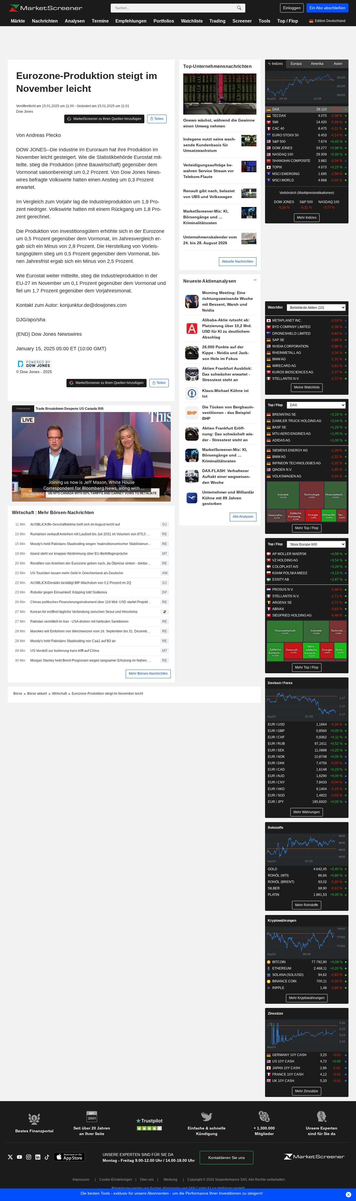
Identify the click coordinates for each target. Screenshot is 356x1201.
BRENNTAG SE (284, 414)
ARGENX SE (282, 603)
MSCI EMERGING (286, 174)
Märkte (18, 21)
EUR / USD (276, 724)
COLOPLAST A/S (285, 567)
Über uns (147, 1180)
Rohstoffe (275, 828)
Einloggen (292, 8)
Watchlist (275, 307)
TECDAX (279, 116)
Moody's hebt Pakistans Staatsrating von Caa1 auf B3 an (73, 641)
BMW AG (279, 359)
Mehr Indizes (307, 218)
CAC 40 (278, 128)
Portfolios (164, 21)
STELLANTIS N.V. (285, 379)
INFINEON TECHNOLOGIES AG (296, 463)
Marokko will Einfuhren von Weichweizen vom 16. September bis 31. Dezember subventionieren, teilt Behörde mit (91, 631)
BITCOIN (279, 962)
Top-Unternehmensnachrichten (217, 66)
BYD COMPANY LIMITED (291, 327)
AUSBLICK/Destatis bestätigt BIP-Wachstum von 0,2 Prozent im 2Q (80, 583)
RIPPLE (278, 988)
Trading (217, 21)
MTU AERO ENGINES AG (291, 434)
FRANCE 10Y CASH (287, 1074)
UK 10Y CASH (283, 1081)
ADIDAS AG (281, 440)
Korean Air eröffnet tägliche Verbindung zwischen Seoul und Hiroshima (83, 612)
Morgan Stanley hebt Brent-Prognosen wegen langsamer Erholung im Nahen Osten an (91, 660)
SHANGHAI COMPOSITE (291, 161)
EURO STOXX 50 (285, 135)
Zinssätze (275, 1013)
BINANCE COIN (284, 981)
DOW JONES (282, 148)
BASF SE (279, 427)
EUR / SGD (276, 795)
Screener (242, 21)
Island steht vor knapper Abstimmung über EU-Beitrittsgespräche (79, 554)
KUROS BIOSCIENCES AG (292, 372)
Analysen (75, 21)
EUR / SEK (276, 750)
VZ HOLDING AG (285, 560)
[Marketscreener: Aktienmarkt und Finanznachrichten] (45, 8)
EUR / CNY (276, 782)
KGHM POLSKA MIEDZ (289, 573)
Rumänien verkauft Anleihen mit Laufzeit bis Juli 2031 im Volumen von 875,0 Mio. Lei (91, 534)
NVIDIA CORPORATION (290, 346)
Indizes (277, 64)
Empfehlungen (131, 21)
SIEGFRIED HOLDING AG (292, 615)
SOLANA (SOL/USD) (287, 975)
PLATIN (273, 895)
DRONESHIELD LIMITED (291, 334)
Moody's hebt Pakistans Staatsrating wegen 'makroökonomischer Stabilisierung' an (91, 544)
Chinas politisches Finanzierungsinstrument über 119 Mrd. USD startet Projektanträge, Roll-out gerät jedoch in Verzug (91, 602)
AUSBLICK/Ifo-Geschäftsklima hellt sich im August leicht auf (75, 524)
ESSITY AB (280, 579)
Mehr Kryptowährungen (307, 998)
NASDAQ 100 (282, 154)
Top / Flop (287, 21)
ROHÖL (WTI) (278, 875)
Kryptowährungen (282, 921)
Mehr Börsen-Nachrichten (148, 673)
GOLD (272, 869)
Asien (338, 64)
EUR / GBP (276, 731)
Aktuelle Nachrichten (237, 261)
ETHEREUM (281, 968)
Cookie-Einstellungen (115, 1180)
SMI (275, 122)
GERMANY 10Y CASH (289, 1055)
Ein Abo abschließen (327, 8)
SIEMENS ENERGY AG (290, 450)
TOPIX (277, 167)
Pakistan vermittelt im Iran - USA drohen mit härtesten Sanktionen (79, 621)
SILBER (274, 888)
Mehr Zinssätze (306, 1091)
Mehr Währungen (306, 812)
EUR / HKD (276, 789)
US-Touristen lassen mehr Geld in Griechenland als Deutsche (76, 573)
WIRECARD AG (284, 366)
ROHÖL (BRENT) (281, 882)
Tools (264, 21)
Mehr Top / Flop (306, 528)
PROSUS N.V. (282, 589)
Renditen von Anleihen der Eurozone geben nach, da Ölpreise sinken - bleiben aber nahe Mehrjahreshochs (91, 563)
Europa (296, 64)
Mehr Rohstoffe (306, 905)
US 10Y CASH (283, 1061)
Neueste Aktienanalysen (209, 281)
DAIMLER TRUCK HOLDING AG (296, 421)
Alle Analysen (243, 517)
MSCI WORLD (283, 180)
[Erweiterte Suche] (239, 8)
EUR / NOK (276, 757)
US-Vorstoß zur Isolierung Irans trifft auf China (64, 651)
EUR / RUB (276, 744)
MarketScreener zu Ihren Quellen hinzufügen (107, 119)
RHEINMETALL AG (286, 353)
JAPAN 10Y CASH (286, 1068)
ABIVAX (278, 609)
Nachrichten (45, 21)
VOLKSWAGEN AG (286, 476)
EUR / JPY (276, 802)
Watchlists (192, 21)
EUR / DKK (276, 763)
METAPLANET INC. (287, 320)
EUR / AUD (276, 776)
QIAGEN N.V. (282, 470)
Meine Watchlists (307, 387)
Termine (100, 21)
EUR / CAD (276, 769)
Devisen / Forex (280, 683)
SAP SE (278, 340)
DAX (275, 109)
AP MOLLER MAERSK (289, 554)
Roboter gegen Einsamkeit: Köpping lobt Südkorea (68, 592)
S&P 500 (279, 142)
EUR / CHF (276, 737)
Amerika (317, 64)
